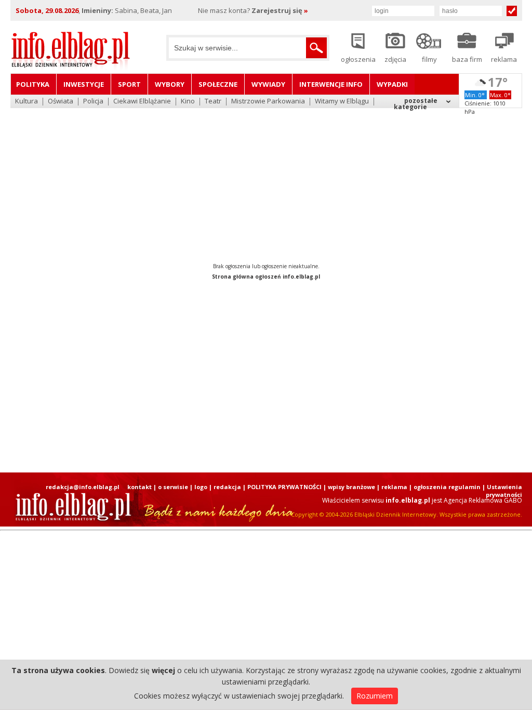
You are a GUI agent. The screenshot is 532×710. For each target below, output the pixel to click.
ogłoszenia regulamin (447, 487)
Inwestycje (83, 84)
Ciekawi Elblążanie (142, 102)
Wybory (169, 84)
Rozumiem (374, 696)
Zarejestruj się (279, 10)
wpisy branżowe (351, 487)
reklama (394, 487)
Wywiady (268, 84)
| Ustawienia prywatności (502, 490)
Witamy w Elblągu (342, 102)
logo (200, 487)
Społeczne (217, 84)
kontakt (139, 487)
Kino (188, 102)
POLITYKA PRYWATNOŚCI (284, 487)
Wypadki (392, 84)
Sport (129, 84)
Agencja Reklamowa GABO (483, 500)
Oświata (60, 102)
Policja (93, 102)
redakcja (227, 487)
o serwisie (173, 487)
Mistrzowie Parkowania (268, 102)
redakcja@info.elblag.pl (82, 487)
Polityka (32, 84)
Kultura (26, 102)
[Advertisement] (266, 177)
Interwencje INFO (331, 84)
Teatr (213, 102)
